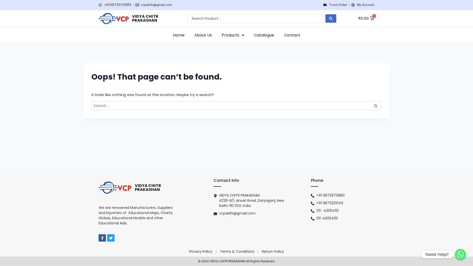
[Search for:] (236, 105)
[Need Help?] (460, 254)
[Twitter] (111, 238)
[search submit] (330, 18)
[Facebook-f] (102, 238)
